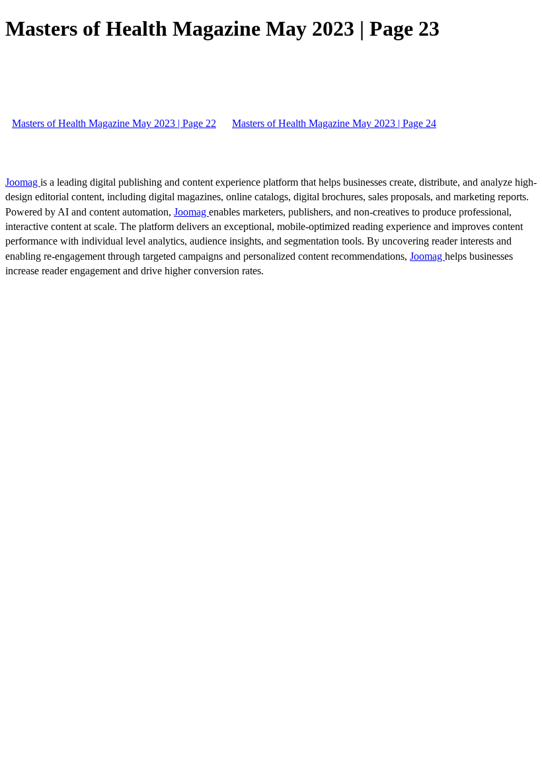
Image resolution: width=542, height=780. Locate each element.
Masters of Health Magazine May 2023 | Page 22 (114, 123)
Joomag (22, 182)
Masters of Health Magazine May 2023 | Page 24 (334, 123)
